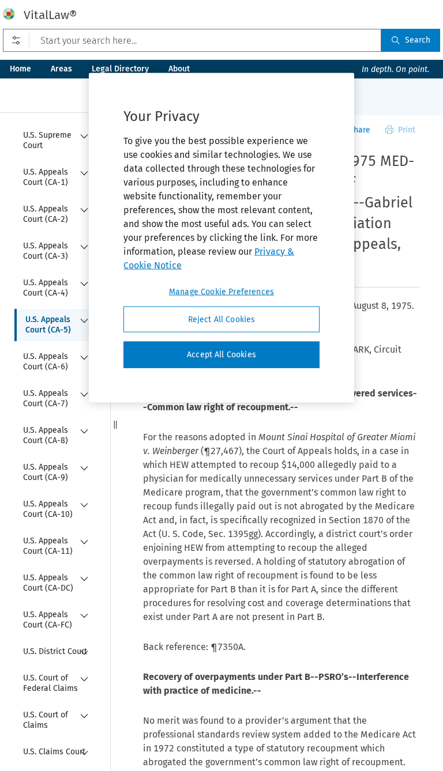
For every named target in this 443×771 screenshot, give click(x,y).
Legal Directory (120, 69)
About (179, 69)
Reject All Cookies (222, 319)
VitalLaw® (50, 14)
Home (20, 69)
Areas (61, 69)
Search (417, 40)
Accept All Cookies (221, 355)
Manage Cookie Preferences (221, 291)
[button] (115, 424)
